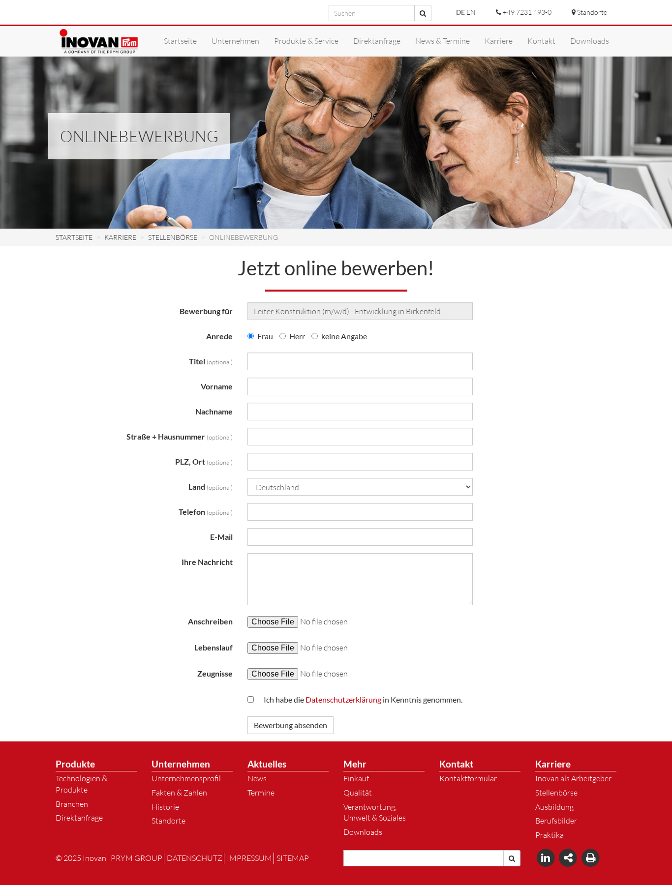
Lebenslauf (213, 647)
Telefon (206, 511)
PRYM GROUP (136, 858)
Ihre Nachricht (207, 561)
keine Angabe (344, 336)
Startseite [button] (180, 41)
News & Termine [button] (442, 41)
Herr (297, 336)
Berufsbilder (556, 821)
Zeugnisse (215, 673)
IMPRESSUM (249, 858)
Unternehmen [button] (235, 41)
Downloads (362, 832)
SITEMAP (292, 858)
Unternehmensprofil (186, 778)
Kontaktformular (468, 778)
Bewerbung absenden (290, 725)
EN (471, 12)
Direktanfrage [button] (376, 41)
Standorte (168, 821)
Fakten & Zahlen (179, 792)
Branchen (72, 804)
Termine (261, 792)
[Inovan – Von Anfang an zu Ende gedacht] (99, 41)
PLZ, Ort (204, 461)
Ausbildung (554, 807)
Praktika (549, 835)
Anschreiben (210, 621)
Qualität (357, 792)
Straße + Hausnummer (179, 436)
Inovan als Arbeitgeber (573, 778)
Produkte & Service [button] (306, 41)
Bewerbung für (206, 311)
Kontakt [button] (541, 41)
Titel (211, 361)
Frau (265, 336)
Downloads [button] (589, 41)
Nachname (214, 411)
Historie (165, 807)
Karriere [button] (499, 41)
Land (210, 486)
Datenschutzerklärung (343, 699)
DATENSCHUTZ (194, 858)
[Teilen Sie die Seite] (569, 857)
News (257, 778)
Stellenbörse (556, 792)
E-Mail (221, 536)
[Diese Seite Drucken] (590, 857)
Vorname (217, 386)
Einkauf (356, 778)
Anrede (219, 336)
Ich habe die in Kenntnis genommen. (363, 699)
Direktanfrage (79, 818)
